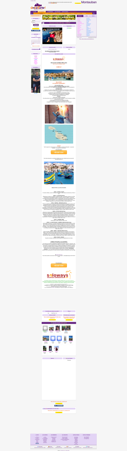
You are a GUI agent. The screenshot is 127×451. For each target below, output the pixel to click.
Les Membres (50, 11)
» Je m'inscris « (77, 3)
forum (96, 37)
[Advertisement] (72, 7)
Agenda (76, 439)
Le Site (34, 11)
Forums (37, 438)
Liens (37, 441)
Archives (78, 13)
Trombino (53, 438)
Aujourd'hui (47, 13)
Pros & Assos (37, 437)
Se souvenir (36, 26)
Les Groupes (57, 11)
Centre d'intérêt (64, 440)
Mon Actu (76, 438)
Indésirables (76, 444)
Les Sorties (41, 11)
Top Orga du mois (35, 49)
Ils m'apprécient (86, 438)
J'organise (76, 440)
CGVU (37, 440)
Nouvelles (73, 13)
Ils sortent (53, 439)
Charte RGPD (37, 439)
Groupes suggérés (65, 438)
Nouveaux (53, 440)
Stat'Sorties (84, 13)
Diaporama (61, 13)
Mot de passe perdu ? (35, 23)
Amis (76, 443)
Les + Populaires (54, 13)
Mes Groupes (65, 437)
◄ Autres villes (33, 0)
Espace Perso (65, 11)
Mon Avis (76, 441)
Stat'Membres (54, 441)
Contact (37, 442)
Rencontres (76, 442)
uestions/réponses (59, 254)
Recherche (67, 13)
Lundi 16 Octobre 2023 (52, 49)
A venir (41, 13)
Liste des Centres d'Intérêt (65, 439)
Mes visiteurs (86, 437)
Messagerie (76, 437)
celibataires (53, 287)
